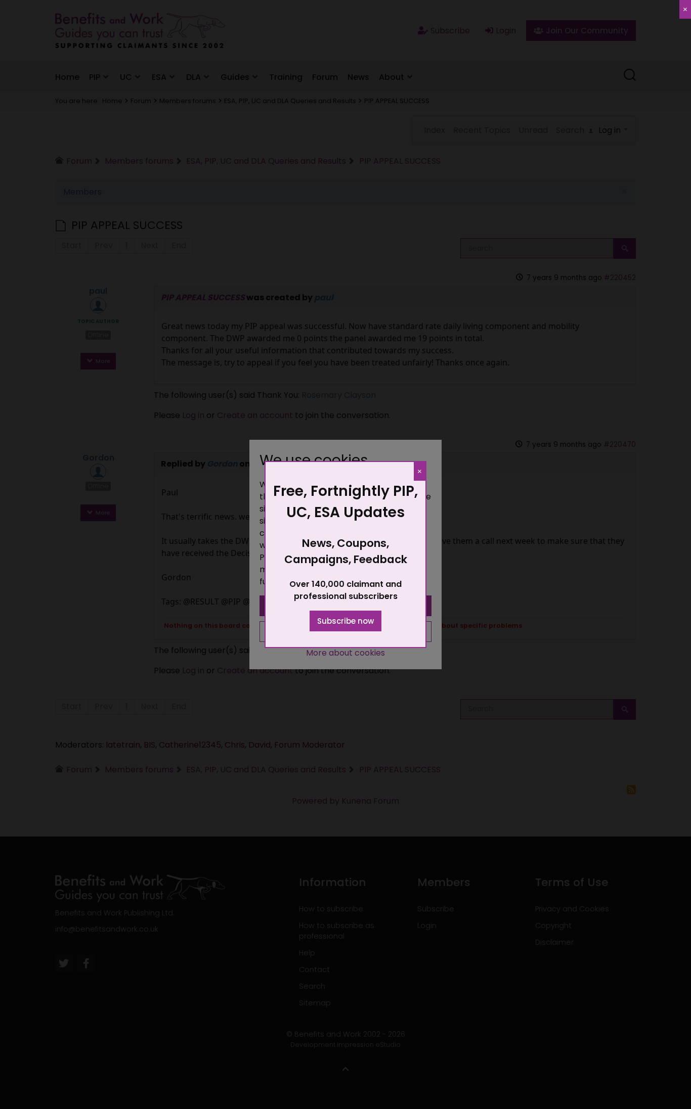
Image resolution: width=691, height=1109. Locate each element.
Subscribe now (345, 621)
